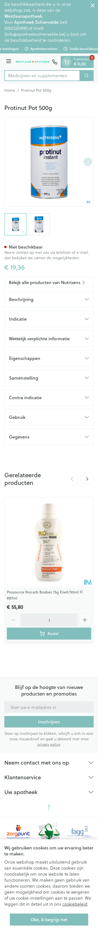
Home (9, 90)
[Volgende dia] (87, 478)
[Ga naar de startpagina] (32, 62)
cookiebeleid (74, 904)
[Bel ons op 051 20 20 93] (54, 62)
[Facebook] (49, 807)
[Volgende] (88, 161)
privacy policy (48, 744)
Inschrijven (49, 721)
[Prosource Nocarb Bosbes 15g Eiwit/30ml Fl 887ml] (49, 542)
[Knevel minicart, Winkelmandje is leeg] (67, 62)
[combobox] (42, 75)
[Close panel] (92, 5)
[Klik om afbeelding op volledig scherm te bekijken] (49, 161)
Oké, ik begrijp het (49, 919)
